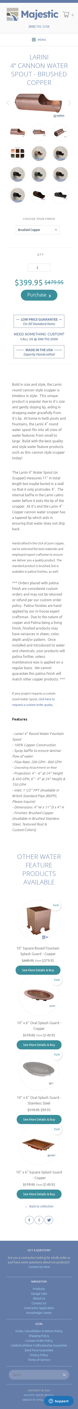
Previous (8, 106)
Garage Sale (39, 1293)
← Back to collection (39, 1206)
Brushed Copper (29, 230)
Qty (40, 254)
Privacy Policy (39, 1355)
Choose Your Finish (39, 218)
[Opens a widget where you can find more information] (59, 1401)
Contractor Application (39, 1308)
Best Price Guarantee (39, 1350)
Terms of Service (39, 1360)
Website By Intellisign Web (39, 1400)
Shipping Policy (39, 1336)
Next (70, 106)
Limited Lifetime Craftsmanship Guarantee (39, 1345)
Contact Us (39, 1303)
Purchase (37, 294)
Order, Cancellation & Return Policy (39, 1331)
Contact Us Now (39, 1267)
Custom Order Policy (39, 1340)
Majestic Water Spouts (38, 1395)
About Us (39, 1298)
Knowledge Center (39, 1313)
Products (39, 1289)
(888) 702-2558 (39, 26)
